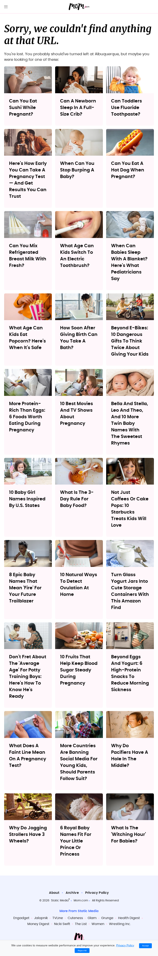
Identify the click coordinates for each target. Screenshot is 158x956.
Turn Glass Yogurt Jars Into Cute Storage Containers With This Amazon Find (130, 591)
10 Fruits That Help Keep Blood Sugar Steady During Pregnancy (79, 670)
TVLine (57, 918)
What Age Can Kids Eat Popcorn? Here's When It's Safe (27, 338)
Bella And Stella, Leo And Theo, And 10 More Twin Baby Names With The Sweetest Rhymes (129, 423)
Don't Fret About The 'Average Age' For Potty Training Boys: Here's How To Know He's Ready (27, 677)
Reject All (82, 950)
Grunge (107, 918)
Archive (72, 892)
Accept (145, 946)
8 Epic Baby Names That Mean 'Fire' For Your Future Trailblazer (25, 587)
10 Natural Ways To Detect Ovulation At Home (78, 584)
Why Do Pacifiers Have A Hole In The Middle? (129, 755)
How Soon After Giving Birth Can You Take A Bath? (79, 338)
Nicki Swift (62, 924)
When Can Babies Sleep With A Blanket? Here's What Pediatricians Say (129, 262)
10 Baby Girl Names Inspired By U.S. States (27, 499)
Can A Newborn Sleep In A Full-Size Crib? (78, 107)
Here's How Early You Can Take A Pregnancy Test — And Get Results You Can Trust (28, 180)
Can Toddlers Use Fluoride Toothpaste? (126, 107)
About (54, 892)
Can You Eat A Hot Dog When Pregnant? (127, 170)
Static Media (60, 900)
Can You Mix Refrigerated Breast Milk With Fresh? (27, 256)
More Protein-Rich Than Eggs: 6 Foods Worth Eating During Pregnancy (27, 416)
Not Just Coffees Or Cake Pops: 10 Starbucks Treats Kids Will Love (130, 508)
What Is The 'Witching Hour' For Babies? (128, 834)
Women (98, 924)
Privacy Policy (97, 892)
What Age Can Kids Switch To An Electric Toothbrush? (77, 256)
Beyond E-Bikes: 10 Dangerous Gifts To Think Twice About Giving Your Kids (130, 341)
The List (81, 924)
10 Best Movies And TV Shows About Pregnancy (76, 413)
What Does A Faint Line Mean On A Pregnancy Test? (27, 755)
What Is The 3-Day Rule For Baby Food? (77, 499)
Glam (92, 918)
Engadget (21, 918)
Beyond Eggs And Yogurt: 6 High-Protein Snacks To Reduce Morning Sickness (130, 673)
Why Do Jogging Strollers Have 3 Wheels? (28, 834)
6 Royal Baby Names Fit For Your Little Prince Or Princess (75, 841)
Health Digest (129, 918)
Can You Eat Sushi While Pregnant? (23, 107)
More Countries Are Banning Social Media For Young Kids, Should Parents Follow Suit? (79, 762)
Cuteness (75, 918)
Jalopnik (41, 918)
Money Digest (38, 924)
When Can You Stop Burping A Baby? (77, 170)
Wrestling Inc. (120, 924)
